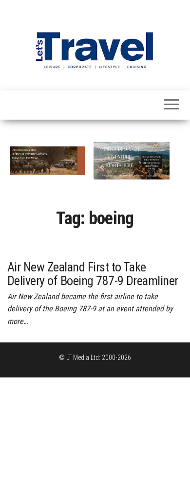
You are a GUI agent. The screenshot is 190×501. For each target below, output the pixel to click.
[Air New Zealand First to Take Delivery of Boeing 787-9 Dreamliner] (95, 244)
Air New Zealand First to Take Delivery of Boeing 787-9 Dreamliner (92, 274)
